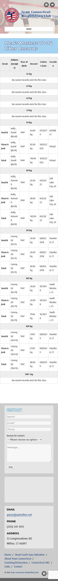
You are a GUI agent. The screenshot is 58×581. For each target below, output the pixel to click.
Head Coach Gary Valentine (30, 554)
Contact (18, 566)
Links (7, 566)
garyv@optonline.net (19, 514)
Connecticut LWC (41, 562)
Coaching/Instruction (16, 562)
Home (8, 554)
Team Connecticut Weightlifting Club (24, 573)
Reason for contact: (16, 436)
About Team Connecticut (18, 558)
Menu (28, 29)
